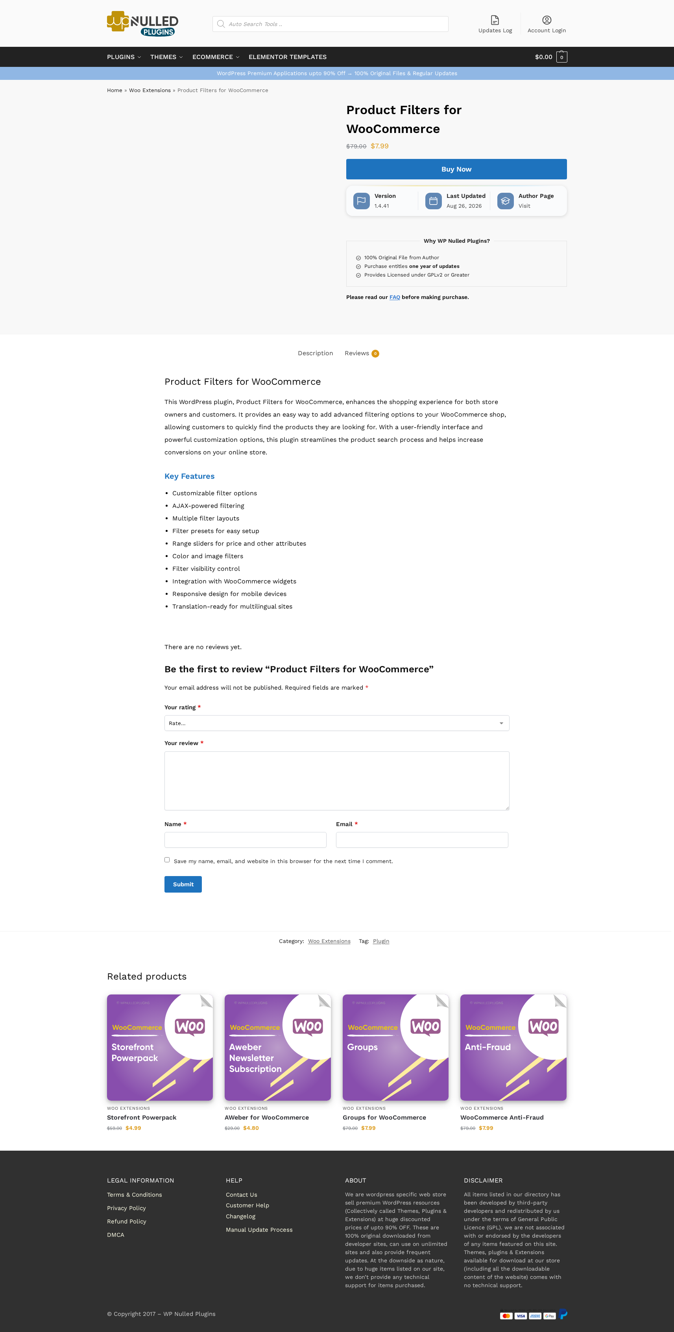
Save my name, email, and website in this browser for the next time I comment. (283, 861)
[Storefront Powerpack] (160, 1047)
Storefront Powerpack (142, 1117)
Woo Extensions (150, 90)
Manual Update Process (259, 1229)
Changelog (240, 1216)
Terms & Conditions (134, 1194)
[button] (551, 57)
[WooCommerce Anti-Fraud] (513, 1047)
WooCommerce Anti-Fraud (502, 1117)
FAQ (395, 297)
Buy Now (456, 169)
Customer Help (247, 1205)
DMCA (115, 1234)
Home (114, 90)
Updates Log (495, 30)
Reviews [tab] (361, 353)
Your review (184, 743)
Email (347, 824)
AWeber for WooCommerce (267, 1117)
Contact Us (241, 1194)
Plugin (381, 941)
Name (175, 824)
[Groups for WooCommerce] (396, 1047)
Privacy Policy (126, 1208)
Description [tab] (315, 353)
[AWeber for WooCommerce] (278, 1047)
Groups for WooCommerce (384, 1117)
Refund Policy (126, 1221)
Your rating (182, 707)
